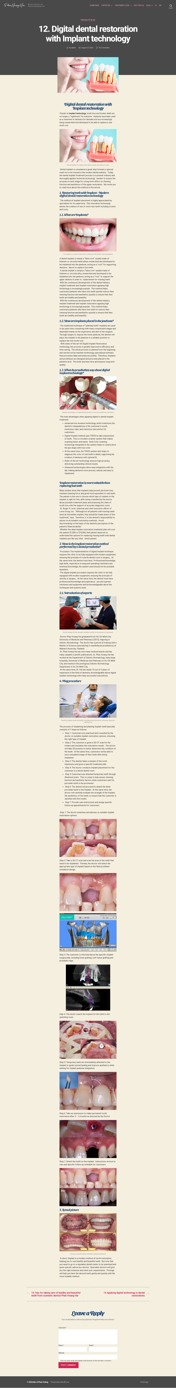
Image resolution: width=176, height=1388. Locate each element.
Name (61, 1345)
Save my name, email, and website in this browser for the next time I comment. (85, 1361)
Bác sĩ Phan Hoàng (40, 1382)
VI (156, 5)
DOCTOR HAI (139, 5)
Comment (62, 1328)
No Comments (104, 48)
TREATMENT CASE (122, 5)
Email (91, 1345)
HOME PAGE (94, 5)
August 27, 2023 (87, 48)
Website (61, 1353)
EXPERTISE (106, 5)
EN (160, 5)
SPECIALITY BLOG (88, 20)
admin (73, 48)
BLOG (148, 5)
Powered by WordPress (60, 1382)
